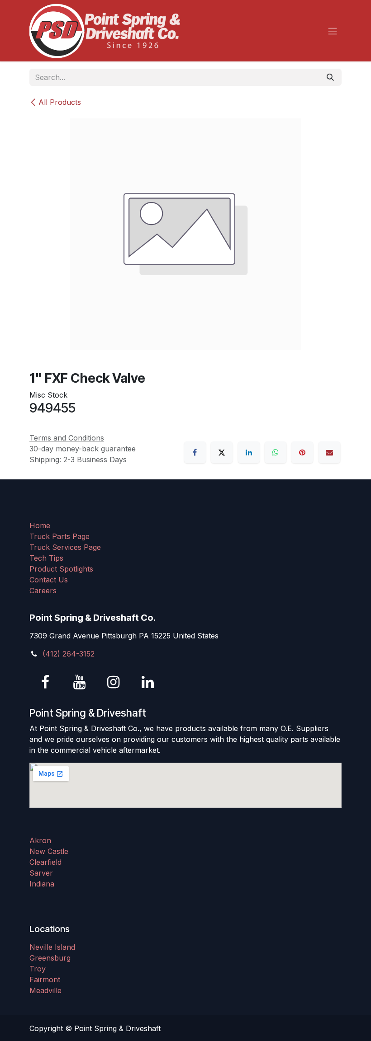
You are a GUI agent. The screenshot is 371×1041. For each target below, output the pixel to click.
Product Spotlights (61, 568)
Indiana (41, 883)
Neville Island (52, 947)
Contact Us (48, 579)
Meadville (45, 990)
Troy (37, 968)
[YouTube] (79, 682)
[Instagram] (113, 682)
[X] (222, 452)
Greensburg (50, 957)
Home (39, 525)
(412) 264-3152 (69, 653)
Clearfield (45, 862)
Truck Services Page (65, 547)
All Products (59, 102)
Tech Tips (46, 558)
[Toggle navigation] (332, 30)
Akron (40, 840)
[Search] (330, 77)
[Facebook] (195, 452)
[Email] (329, 452)
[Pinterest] (302, 452)
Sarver (41, 872)
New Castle (48, 851)
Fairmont (44, 979)
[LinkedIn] (249, 452)
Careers (43, 590)
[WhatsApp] (275, 452)
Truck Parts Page (59, 536)
